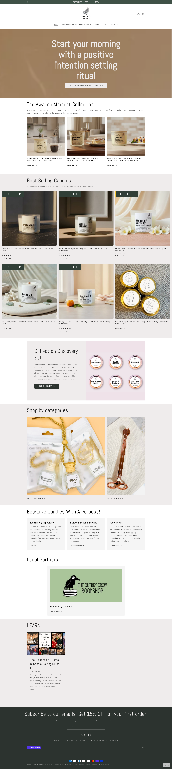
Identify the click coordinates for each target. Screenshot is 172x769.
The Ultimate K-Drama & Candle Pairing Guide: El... (45, 664)
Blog (90, 740)
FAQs (32, 546)
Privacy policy (59, 764)
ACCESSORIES (114, 498)
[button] (29, 13)
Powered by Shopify (47, 764)
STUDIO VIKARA (36, 764)
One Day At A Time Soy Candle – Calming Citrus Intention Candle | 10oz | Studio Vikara (84, 323)
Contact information (91, 764)
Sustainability (115, 546)
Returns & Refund (67, 740)
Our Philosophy (76, 546)
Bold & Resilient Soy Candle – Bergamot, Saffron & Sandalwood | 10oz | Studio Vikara (83, 250)
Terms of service (104, 764)
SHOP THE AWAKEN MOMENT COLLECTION (86, 86)
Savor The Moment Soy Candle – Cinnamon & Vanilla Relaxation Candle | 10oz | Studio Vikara (85, 159)
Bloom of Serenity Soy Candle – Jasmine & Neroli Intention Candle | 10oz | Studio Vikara (141, 250)
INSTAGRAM (55, 611)
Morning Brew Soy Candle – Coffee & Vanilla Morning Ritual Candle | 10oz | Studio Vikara (45, 159)
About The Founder (100, 740)
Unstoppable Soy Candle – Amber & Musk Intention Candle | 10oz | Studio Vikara (27, 250)
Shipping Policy (80, 740)
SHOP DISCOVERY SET (47, 386)
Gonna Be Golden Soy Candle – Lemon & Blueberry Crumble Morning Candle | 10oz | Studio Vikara (124, 159)
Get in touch (114, 740)
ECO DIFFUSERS (35, 498)
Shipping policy (79, 764)
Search (56, 740)
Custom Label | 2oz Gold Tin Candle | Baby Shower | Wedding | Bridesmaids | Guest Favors (142, 323)
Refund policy (69, 764)
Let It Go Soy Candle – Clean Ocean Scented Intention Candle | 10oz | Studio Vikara (29, 323)
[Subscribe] (103, 727)
